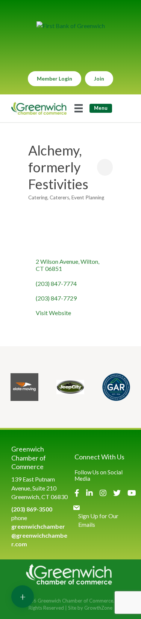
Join (99, 78)
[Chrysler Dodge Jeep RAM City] (70, 387)
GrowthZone (98, 608)
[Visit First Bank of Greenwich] (70, 25)
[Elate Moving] (24, 387)
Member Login (54, 78)
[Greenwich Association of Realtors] (116, 387)
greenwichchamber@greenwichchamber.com (39, 535)
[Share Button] (105, 167)
